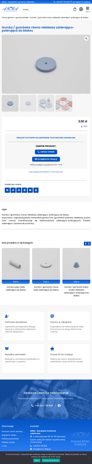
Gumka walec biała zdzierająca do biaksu (16, 288)
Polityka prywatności (10, 438)
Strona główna (8, 17)
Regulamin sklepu (9, 435)
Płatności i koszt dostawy (12, 431)
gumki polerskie (22, 17)
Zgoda (36, 460)
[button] (87, 8)
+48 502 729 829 (63, 2)
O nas (4, 446)
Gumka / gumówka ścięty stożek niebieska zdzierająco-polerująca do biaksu (76, 291)
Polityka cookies (8, 442)
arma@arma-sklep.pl (81, 2)
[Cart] (75, 9)
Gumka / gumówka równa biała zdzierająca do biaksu (46, 288)
